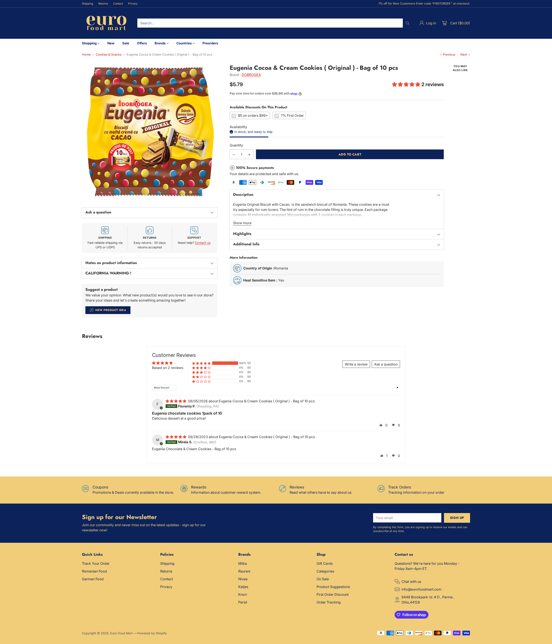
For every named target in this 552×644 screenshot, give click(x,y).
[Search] (407, 23)
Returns (166, 571)
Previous (449, 54)
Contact (166, 579)
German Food (93, 579)
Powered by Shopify (152, 633)
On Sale (323, 579)
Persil (242, 602)
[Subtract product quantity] (234, 154)
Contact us (202, 242)
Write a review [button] (356, 364)
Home (86, 54)
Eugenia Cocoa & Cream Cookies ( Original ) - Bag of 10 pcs (267, 401)
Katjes (243, 587)
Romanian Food (94, 571)
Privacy (166, 587)
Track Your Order (96, 563)
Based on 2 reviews (167, 368)
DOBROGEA (251, 75)
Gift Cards (325, 563)
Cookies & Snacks (108, 54)
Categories (325, 571)
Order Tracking (329, 602)
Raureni (244, 571)
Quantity (236, 145)
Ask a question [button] (386, 364)
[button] (406, 85)
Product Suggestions (333, 587)
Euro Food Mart (121, 633)
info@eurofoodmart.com (421, 589)
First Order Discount (333, 594)
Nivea (243, 579)
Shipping (167, 563)
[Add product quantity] (249, 154)
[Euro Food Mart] (106, 23)
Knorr (242, 594)
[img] (176, 401)
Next (463, 54)
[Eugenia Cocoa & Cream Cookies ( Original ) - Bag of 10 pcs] (149, 131)
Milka (242, 563)
